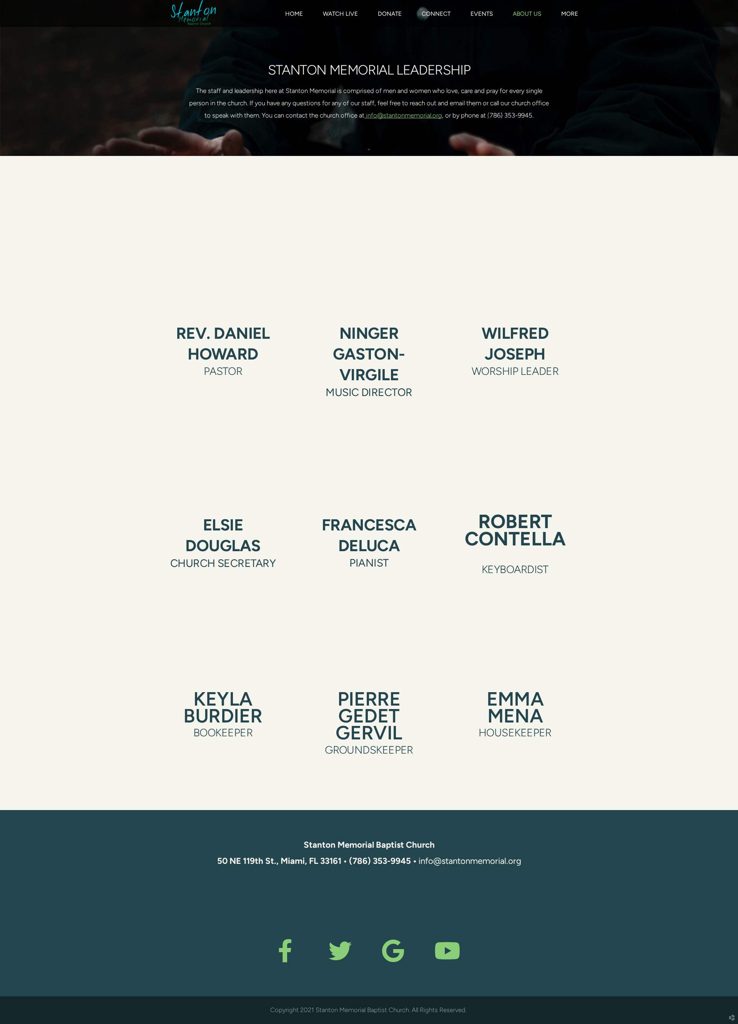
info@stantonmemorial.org (403, 115)
